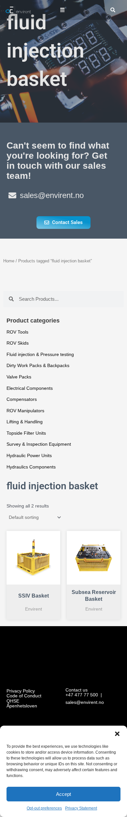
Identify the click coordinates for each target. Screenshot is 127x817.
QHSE (13, 701)
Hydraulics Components (31, 467)
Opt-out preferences (44, 808)
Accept (63, 794)
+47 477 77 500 (81, 694)
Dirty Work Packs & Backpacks (38, 365)
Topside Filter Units (26, 433)
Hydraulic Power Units (29, 455)
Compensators (22, 399)
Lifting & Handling (25, 421)
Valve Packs (19, 377)
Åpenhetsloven (22, 706)
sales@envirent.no (84, 702)
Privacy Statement (81, 808)
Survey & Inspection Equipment (39, 444)
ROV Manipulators (25, 410)
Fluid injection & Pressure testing (40, 354)
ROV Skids (18, 343)
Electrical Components (30, 388)
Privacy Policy (21, 691)
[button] (117, 734)
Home (8, 261)
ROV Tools (17, 332)
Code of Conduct (24, 695)
